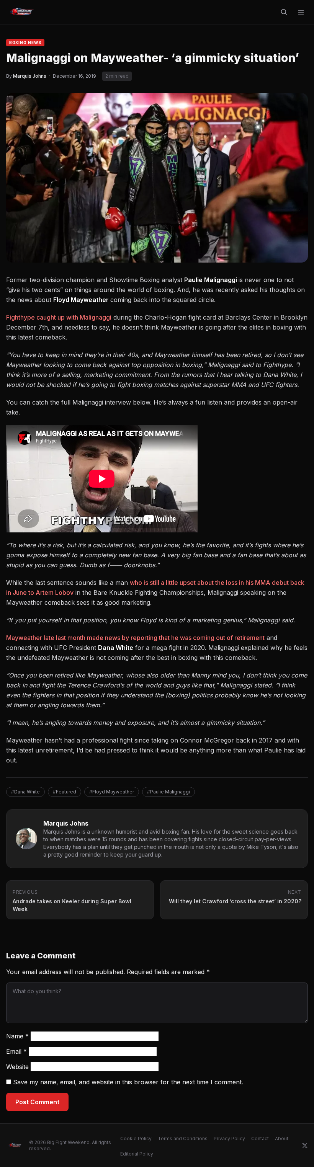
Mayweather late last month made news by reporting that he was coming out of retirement (135, 637)
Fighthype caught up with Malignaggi (58, 317)
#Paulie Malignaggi (168, 792)
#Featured (64, 792)
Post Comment (37, 1102)
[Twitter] (305, 1146)
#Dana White (25, 792)
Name (17, 1036)
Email (16, 1051)
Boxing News (25, 42)
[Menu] (301, 12)
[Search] (284, 12)
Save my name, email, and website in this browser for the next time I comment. (128, 1082)
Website (17, 1067)
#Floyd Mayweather (111, 792)
